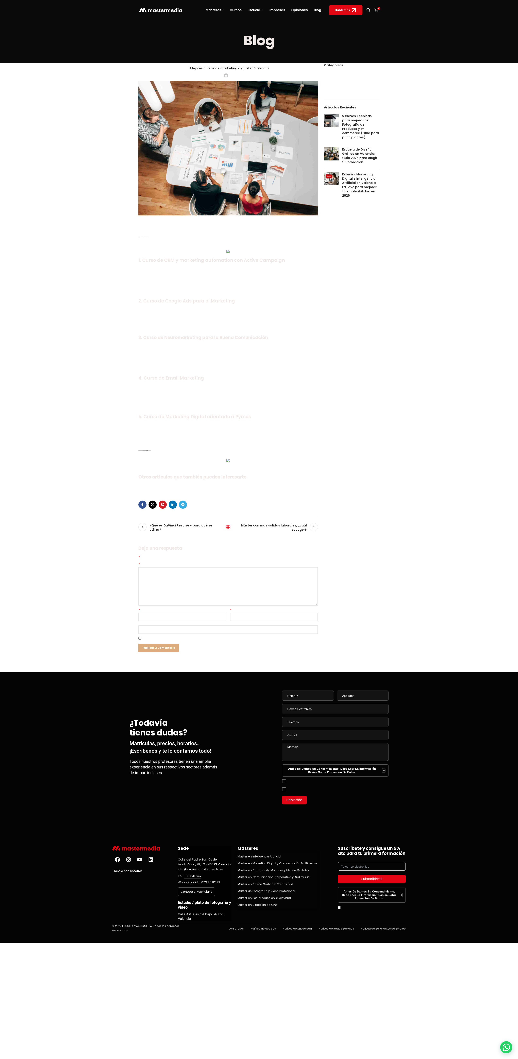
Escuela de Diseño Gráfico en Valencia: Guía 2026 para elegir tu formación (359, 155)
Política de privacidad (297, 929)
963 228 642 (192, 876)
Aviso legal (236, 929)
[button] (506, 1047)
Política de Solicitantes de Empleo (383, 929)
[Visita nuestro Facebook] (117, 860)
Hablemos (342, 10)
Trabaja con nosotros (127, 871)
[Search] (368, 10)
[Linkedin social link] (173, 505)
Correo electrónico (231, 610)
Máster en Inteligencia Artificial (259, 856)
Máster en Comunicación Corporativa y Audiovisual (274, 877)
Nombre (139, 610)
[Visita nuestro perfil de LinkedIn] (151, 860)
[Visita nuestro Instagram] (128, 860)
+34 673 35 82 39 (207, 882)
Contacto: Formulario (196, 891)
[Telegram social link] (183, 505)
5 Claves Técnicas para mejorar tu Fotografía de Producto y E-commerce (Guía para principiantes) (360, 126)
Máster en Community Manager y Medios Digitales (273, 870)
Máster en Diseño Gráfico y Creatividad (265, 884)
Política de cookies (263, 929)
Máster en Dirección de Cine (258, 905)
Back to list (228, 527)
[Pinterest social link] (163, 505)
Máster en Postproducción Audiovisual (264, 898)
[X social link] (153, 505)
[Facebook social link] (142, 505)
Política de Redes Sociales (336, 929)
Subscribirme (371, 878)
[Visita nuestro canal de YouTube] (140, 860)
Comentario (139, 564)
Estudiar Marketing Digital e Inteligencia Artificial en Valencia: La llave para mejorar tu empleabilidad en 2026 (359, 185)
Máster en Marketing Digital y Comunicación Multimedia (277, 863)
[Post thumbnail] (331, 127)
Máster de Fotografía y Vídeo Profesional (266, 891)
